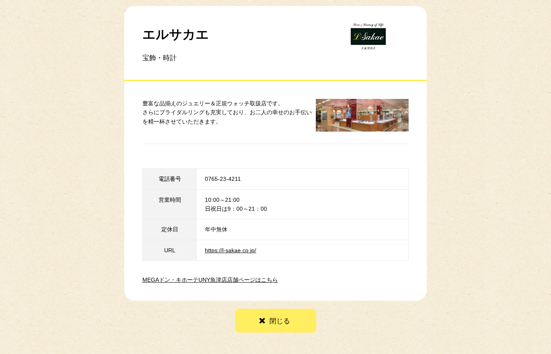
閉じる (279, 321)
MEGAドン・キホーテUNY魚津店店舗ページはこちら (210, 279)
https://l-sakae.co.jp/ (230, 250)
